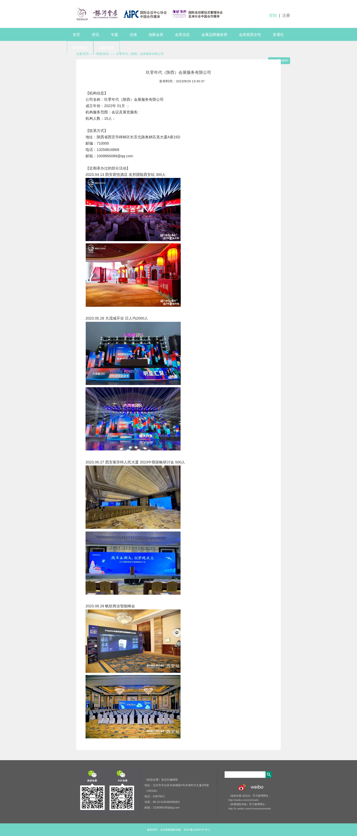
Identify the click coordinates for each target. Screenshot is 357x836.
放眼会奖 (156, 35)
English (283, 60)
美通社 (278, 35)
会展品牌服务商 (214, 35)
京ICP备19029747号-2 (197, 829)
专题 (114, 35)
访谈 (133, 35)
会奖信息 (182, 35)
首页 (76, 35)
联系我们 (80, 48)
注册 (286, 15)
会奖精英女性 (250, 35)
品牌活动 (106, 48)
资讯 (95, 35)
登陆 (273, 15)
